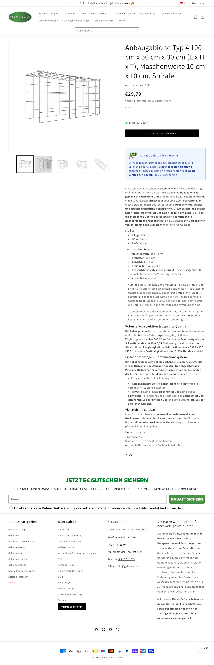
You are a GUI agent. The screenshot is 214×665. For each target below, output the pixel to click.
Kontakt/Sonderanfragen (21, 570)
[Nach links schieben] (12, 164)
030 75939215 (126, 559)
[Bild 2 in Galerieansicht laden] (43, 164)
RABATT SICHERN (187, 499)
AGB (60, 558)
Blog (60, 576)
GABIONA (99, 657)
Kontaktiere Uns (67, 564)
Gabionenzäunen (167, 562)
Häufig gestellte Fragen (70, 570)
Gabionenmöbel (17, 564)
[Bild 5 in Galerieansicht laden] (100, 164)
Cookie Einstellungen (69, 541)
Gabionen (13, 535)
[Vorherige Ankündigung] (68, 3)
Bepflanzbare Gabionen (21, 541)
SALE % (12, 582)
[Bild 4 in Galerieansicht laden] (81, 164)
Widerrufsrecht (66, 547)
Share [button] (132, 454)
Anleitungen (64, 582)
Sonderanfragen (66, 588)
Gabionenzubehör (18, 558)
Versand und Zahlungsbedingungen (77, 553)
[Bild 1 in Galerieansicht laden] (25, 164)
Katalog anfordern (18, 576)
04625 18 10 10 (127, 537)
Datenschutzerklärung (70, 535)
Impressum (64, 529)
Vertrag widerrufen (71, 606)
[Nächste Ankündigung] (145, 3)
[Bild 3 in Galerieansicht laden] (62, 164)
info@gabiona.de (127, 566)
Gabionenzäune (16, 553)
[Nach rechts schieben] (113, 164)
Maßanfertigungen (18, 529)
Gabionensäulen (17, 547)
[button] (49, 13)
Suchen (62, 600)
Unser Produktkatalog (70, 594)
